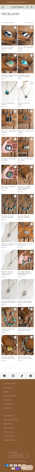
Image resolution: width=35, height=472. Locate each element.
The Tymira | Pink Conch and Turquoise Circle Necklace (9, 301)
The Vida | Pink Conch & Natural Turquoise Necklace (25, 357)
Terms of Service (9, 436)
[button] (3, 7)
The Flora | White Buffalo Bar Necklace (25, 47)
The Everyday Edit (10, 383)
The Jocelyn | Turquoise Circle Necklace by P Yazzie (9, 244)
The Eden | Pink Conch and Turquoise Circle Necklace (25, 301)
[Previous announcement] (3, 2)
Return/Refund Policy (11, 420)
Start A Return (8, 416)
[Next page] (30, 368)
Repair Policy (8, 424)
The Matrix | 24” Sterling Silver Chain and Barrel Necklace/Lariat (24, 188)
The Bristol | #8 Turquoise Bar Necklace (26, 131)
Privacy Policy (8, 432)
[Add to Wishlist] (15, 27)
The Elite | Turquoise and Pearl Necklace (8, 329)
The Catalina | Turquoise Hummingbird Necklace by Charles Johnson (25, 273)
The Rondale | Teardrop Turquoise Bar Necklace (24, 75)
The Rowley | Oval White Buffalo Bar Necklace (7, 47)
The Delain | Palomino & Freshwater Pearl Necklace (8, 357)
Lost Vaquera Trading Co (19, 461)
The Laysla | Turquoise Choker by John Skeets (24, 216)
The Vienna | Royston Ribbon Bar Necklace (25, 159)
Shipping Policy (9, 428)
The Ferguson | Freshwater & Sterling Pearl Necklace (25, 329)
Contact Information (11, 440)
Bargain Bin (8, 408)
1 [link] (5, 368)
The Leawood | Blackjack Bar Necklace (9, 131)
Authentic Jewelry (10, 396)
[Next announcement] (32, 2)
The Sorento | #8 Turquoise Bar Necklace (8, 187)
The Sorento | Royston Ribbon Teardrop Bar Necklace (9, 75)
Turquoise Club (9, 404)
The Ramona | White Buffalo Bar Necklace (8, 159)
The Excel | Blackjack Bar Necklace (8, 103)
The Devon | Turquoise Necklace (24, 103)
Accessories (8, 400)
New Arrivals (8, 387)
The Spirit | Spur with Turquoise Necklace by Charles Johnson (7, 273)
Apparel (6, 392)
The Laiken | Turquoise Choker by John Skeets (7, 216)
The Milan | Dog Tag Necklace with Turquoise (25, 244)
